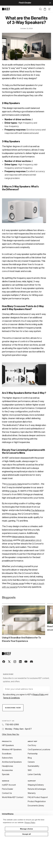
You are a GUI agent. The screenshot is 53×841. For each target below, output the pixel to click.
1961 (29, 770)
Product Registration (37, 801)
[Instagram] (15, 662)
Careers (31, 762)
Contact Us (7, 793)
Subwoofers (7, 758)
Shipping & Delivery (36, 785)
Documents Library (36, 806)
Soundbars (6, 754)
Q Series (13, 491)
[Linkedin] (20, 662)
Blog (30, 758)
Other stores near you (10, 734)
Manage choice (26, 829)
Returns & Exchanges (37, 789)
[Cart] (45, 9)
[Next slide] (48, 623)
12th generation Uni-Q (31, 540)
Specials (5, 774)
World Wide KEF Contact (12, 797)
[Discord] (31, 662)
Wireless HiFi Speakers (12, 750)
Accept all (26, 834)
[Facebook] (4, 662)
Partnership (33, 754)
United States (8, 814)
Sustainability (33, 766)
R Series (13, 513)
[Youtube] (26, 662)
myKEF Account (9, 785)
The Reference (37, 510)
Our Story (32, 745)
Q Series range (17, 583)
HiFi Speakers (8, 745)
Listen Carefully (34, 774)
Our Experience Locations (39, 750)
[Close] (50, 3)
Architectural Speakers (12, 762)
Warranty (32, 793)
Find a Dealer (7, 789)
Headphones (7, 766)
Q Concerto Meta (14, 484)
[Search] (40, 9)
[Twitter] (9, 662)
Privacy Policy (30, 822)
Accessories (7, 770)
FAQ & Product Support (38, 797)
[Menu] (49, 9)
